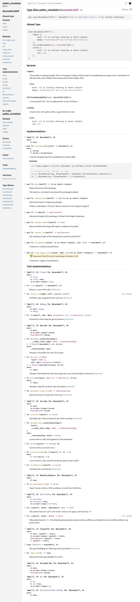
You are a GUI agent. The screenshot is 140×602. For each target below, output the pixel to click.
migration (6, 126)
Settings (130, 3)
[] (131, 9)
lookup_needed (8, 56)
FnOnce (35, 457)
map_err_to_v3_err (9, 179)
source (125, 9)
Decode (5, 82)
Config (77, 17)
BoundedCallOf (11, 11)
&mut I (42, 360)
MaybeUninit (48, 362)
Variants (6, 20)
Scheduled (6, 145)
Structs (6, 138)
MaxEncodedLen (8, 95)
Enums (6, 155)
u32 (44, 53)
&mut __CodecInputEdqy (64, 341)
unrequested (7, 62)
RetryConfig (6, 142)
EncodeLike (6, 88)
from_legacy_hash (9, 40)
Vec (50, 444)
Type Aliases (8, 185)
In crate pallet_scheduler (12, 112)
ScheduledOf (7, 198)
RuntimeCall (90, 17)
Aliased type (8, 16)
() (81, 315)
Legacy (5, 27)
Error (87, 315)
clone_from (35, 294)
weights (5, 132)
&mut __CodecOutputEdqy (64, 428)
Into (67, 253)
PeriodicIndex (7, 195)
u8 (53, 45)
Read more (56, 289)
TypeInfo (6, 104)
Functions (7, 175)
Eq (3, 91)
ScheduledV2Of (8, 202)
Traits (5, 165)
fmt (31, 315)
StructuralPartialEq (9, 101)
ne (31, 516)
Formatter (58, 315)
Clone (5, 75)
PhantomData (51, 40)
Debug (5, 79)
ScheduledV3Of (8, 205)
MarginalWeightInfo (9, 169)
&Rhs (51, 516)
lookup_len (6, 53)
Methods (6, 36)
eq (31, 508)
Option (62, 198)
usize (66, 391)
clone (33, 285)
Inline (5, 24)
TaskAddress (7, 208)
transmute (6, 59)
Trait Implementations (10, 70)
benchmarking (7, 122)
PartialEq (6, 98)
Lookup (5, 30)
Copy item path (81, 10)
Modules (6, 119)
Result (76, 315)
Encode (5, 85)
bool (63, 222)
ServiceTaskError (8, 159)
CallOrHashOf (7, 192)
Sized (58, 435)
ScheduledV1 (7, 148)
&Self (65, 294)
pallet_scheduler (12, 3)
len (4, 46)
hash (4, 43)
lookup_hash (7, 50)
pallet (5, 129)
